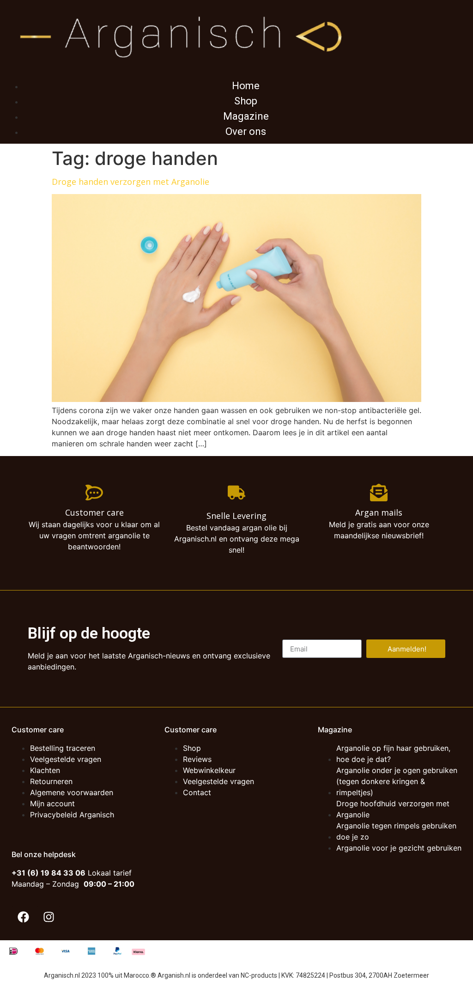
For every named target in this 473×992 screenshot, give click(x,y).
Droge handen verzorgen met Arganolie (130, 181)
